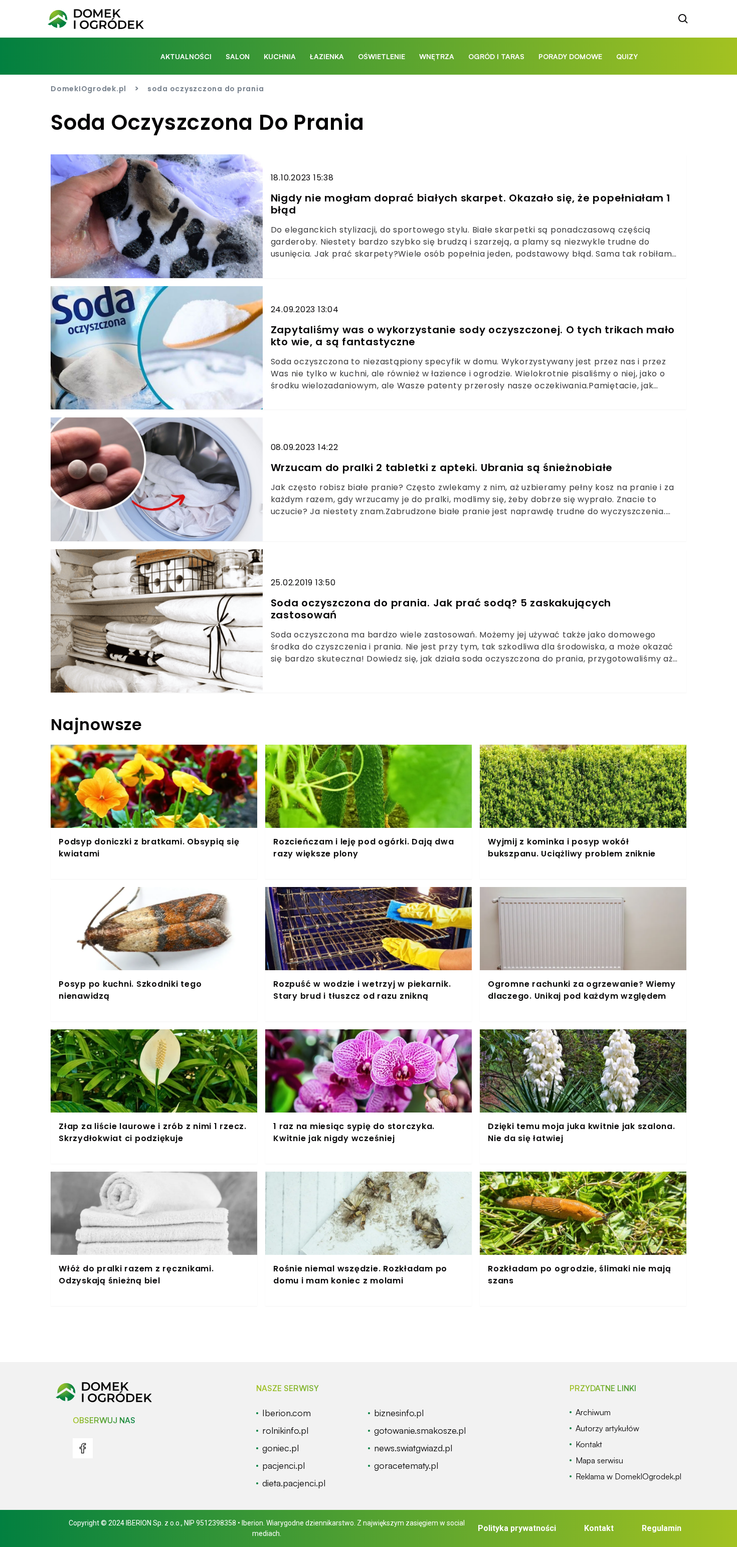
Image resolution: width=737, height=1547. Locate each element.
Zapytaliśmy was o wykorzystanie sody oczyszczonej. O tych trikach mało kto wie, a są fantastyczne (473, 336)
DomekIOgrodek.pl (88, 89)
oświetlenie (381, 56)
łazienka (327, 56)
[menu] (83, 1448)
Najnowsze (96, 724)
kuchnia (280, 56)
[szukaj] (683, 19)
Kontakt (599, 1528)
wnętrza (436, 56)
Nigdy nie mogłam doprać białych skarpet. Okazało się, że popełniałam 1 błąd (471, 204)
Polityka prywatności (517, 1528)
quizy (627, 56)
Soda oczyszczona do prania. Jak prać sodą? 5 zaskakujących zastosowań (441, 609)
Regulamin (661, 1528)
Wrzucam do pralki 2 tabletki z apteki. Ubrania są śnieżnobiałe (442, 468)
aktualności (186, 56)
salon (238, 56)
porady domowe (570, 56)
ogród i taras (496, 56)
